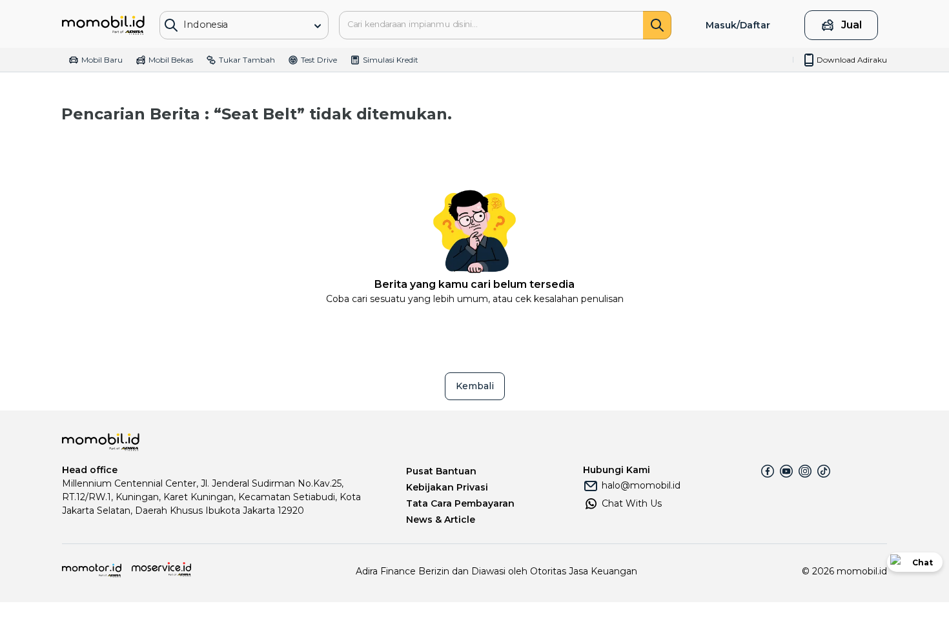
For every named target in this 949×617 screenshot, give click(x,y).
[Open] (317, 25)
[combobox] (235, 24)
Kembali (475, 386)
